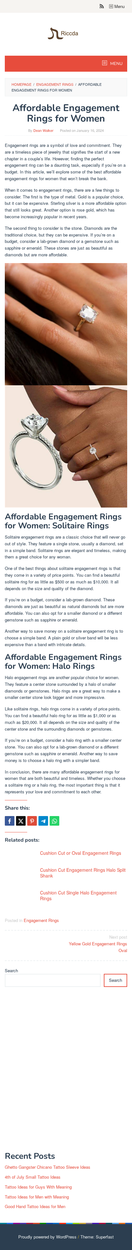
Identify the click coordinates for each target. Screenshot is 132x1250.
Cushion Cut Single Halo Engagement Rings (78, 895)
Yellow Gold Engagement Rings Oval (98, 943)
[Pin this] (32, 821)
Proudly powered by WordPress (47, 1237)
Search (11, 970)
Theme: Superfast (97, 1237)
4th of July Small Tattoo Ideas (33, 1177)
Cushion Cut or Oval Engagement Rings (80, 853)
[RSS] (101, 6)
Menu (119, 6)
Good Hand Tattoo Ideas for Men (35, 1206)
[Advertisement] (66, 1073)
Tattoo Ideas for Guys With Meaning (38, 1187)
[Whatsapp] (54, 821)
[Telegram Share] (43, 821)
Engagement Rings (41, 920)
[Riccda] (66, 33)
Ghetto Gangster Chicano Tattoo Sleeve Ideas (47, 1167)
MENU (115, 64)
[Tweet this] (21, 821)
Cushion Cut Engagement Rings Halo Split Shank (83, 873)
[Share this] (9, 821)
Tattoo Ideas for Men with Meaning (37, 1197)
